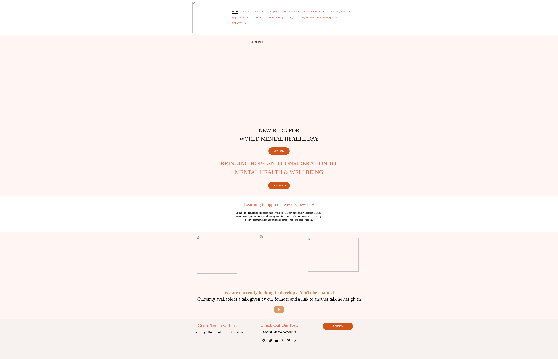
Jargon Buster (238, 17)
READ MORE (279, 185)
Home (235, 11)
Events (258, 17)
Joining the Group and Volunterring (314, 17)
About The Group (251, 11)
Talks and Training (274, 17)
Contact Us (341, 17)
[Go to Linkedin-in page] (278, 340)
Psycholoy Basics (339, 11)
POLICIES (237, 23)
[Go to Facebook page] (265, 340)
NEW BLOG (279, 151)
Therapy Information (291, 11)
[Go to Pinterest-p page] (295, 340)
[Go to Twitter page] (284, 340)
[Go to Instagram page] (271, 340)
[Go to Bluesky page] (290, 340)
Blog (291, 17)
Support (273, 11)
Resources (316, 11)
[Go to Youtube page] (279, 309)
